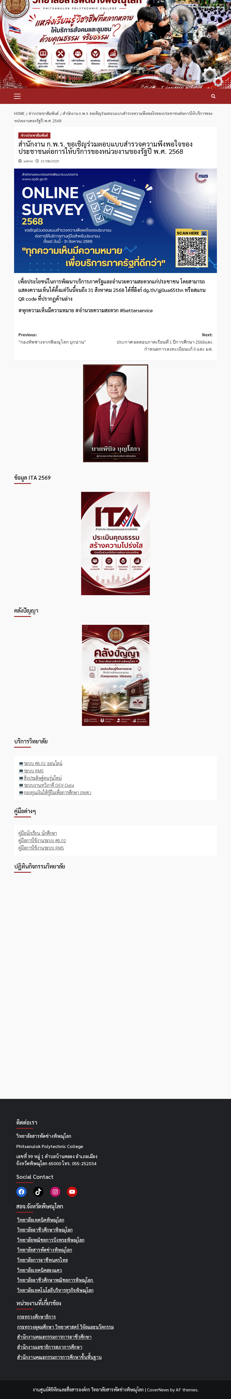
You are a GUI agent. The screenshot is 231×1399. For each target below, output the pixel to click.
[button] (19, 95)
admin (28, 161)
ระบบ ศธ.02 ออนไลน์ (43, 763)
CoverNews (158, 1390)
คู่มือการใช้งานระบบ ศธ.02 (42, 840)
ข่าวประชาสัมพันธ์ (34, 135)
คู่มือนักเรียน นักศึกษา (37, 833)
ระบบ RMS (34, 771)
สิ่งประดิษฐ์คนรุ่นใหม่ (43, 778)
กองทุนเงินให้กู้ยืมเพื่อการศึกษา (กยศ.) (57, 792)
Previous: (52, 338)
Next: (165, 342)
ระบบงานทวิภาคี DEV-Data (49, 785)
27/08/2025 (50, 161)
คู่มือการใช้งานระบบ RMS (41, 848)
